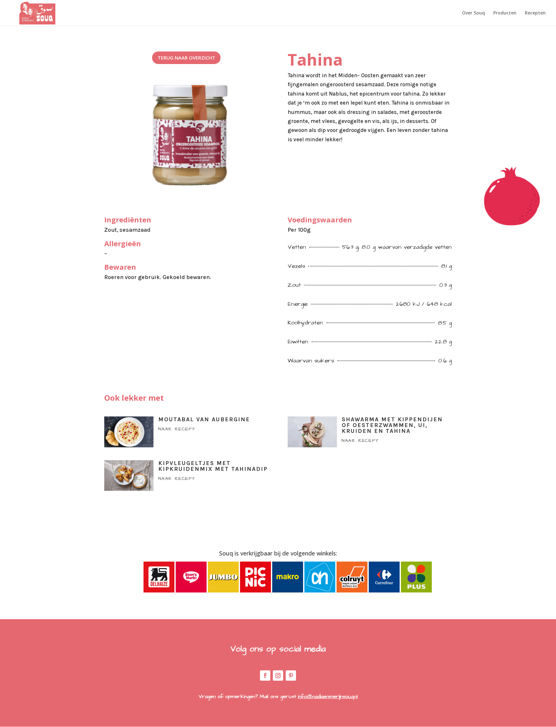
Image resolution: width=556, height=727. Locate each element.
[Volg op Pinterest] (291, 675)
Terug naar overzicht (186, 57)
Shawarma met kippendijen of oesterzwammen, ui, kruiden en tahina (392, 425)
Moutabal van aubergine (204, 419)
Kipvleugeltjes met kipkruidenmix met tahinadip (213, 466)
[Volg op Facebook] (265, 675)
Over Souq (473, 13)
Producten (504, 13)
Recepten (535, 13)
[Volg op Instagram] (278, 675)
